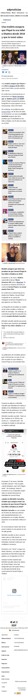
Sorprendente (6, 667)
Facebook (4, 682)
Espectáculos (5, 672)
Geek (3, 676)
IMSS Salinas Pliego (7, 16)
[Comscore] (14, 630)
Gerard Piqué (6, 111)
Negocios (4, 663)
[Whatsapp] (9, 72)
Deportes (4, 659)
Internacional (20, 12)
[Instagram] (17, 622)
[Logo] (14, 9)
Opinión (4, 651)
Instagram (4, 691)
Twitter (3, 687)
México (14, 12)
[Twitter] (6, 72)
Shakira (4, 22)
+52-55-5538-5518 (19, 638)
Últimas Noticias (6, 12)
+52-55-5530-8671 (19, 642)
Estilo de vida (5, 655)
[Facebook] (3, 72)
